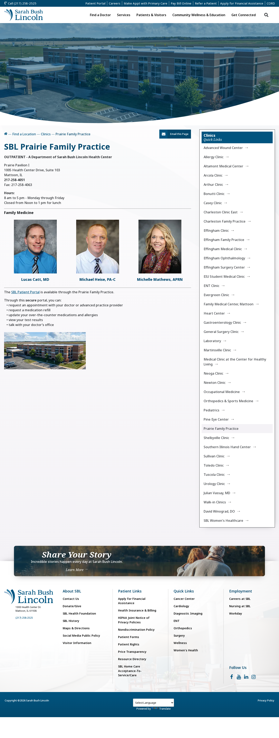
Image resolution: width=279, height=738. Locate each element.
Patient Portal (95, 3)
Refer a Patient (206, 3)
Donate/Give (72, 606)
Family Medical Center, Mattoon (228, 304)
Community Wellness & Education (198, 15)
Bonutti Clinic (214, 193)
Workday (235, 613)
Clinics (46, 134)
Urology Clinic (214, 484)
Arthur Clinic (213, 184)
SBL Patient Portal (25, 292)
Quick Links (184, 591)
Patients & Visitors (151, 15)
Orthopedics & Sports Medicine (228, 401)
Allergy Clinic (213, 157)
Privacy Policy (266, 700)
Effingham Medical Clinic (223, 249)
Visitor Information (77, 643)
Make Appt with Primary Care (145, 3)
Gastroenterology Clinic (222, 322)
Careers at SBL (240, 599)
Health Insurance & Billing (137, 610)
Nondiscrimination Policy (136, 630)
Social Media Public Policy (81, 635)
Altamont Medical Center (223, 166)
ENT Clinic (211, 285)
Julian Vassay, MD (217, 493)
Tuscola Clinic (214, 474)
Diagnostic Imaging (188, 613)
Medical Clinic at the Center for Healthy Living (235, 361)
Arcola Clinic (213, 175)
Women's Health (186, 650)
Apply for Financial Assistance (241, 3)
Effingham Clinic (216, 230)
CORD (271, 3)
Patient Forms (128, 637)
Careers (114, 3)
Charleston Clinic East (221, 212)
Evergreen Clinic (216, 295)
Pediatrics (211, 410)
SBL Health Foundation (79, 613)
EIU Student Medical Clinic (224, 276)
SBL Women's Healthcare (223, 520)
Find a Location (24, 134)
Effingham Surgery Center (224, 267)
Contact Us (71, 599)
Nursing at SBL (240, 606)
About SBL (72, 591)
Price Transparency (132, 652)
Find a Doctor (100, 15)
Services (123, 15)
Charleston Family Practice (225, 221)
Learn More (75, 570)
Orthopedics (183, 628)
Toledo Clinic (214, 465)
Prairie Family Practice (221, 428)
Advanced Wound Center (223, 148)
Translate (165, 708)
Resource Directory (132, 659)
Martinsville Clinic (217, 350)
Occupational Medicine (222, 392)
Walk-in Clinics (215, 502)
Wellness (180, 643)
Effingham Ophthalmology (224, 258)
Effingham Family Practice (224, 239)
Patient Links (130, 591)
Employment (240, 591)
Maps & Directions (76, 628)
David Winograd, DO (219, 511)
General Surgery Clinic (221, 331)
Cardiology (181, 606)
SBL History (71, 621)
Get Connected (243, 15)
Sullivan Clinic (214, 456)
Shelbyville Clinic (216, 438)
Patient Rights (128, 644)
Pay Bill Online (181, 3)
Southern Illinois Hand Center (227, 447)
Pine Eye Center (216, 419)
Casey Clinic (213, 203)
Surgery (179, 635)
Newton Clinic (214, 382)
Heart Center (214, 313)
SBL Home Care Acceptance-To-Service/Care (130, 670)
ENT (177, 621)
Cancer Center (184, 599)
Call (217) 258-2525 (21, 3)
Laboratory (212, 341)
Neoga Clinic (213, 373)
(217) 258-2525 (24, 617)
